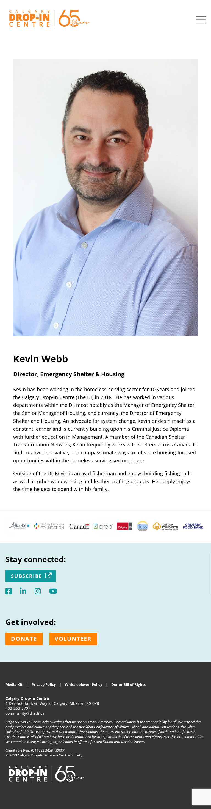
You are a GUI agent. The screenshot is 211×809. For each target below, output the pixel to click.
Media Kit (14, 684)
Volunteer (73, 638)
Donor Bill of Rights (128, 684)
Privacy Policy (44, 684)
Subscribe (26, 576)
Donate (24, 638)
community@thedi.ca (25, 713)
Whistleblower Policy (83, 684)
